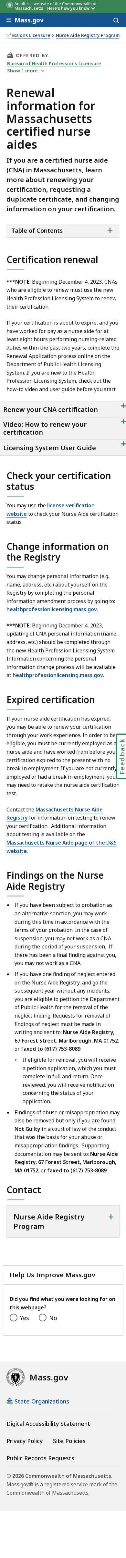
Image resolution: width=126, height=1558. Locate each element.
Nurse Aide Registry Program (88, 35)
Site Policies (69, 1441)
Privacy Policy (24, 1441)
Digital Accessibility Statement (48, 1424)
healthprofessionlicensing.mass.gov (51, 609)
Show (22, 70)
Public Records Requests (40, 1458)
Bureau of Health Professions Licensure (54, 63)
